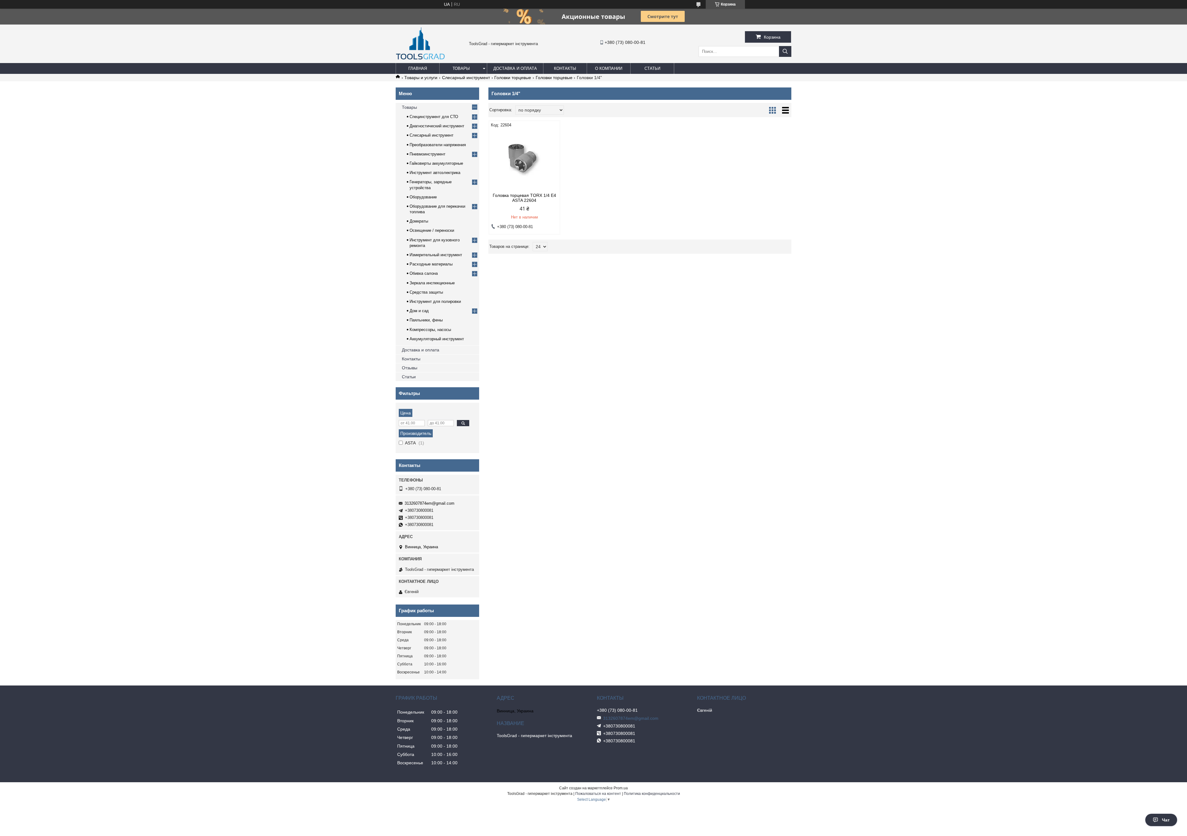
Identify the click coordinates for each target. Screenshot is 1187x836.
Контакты (565, 68)
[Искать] (785, 51)
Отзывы (409, 367)
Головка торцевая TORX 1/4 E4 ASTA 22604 (524, 198)
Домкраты (419, 221)
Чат (1166, 819)
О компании (608, 68)
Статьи (652, 68)
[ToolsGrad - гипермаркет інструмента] (420, 60)
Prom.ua (621, 788)
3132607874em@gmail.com (429, 503)
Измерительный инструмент (436, 254)
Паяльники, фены (426, 320)
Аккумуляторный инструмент (437, 339)
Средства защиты (426, 292)
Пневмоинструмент (427, 154)
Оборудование (423, 197)
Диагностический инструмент (437, 126)
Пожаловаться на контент (598, 793)
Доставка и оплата (515, 68)
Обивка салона (424, 273)
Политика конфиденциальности (652, 793)
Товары (461, 68)
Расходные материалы (431, 264)
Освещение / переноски (432, 230)
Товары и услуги (420, 77)
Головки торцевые (512, 77)
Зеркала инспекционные (432, 283)
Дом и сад (419, 310)
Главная (417, 68)
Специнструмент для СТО (434, 116)
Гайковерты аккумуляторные (436, 163)
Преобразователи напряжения (438, 144)
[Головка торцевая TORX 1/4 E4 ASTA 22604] (524, 160)
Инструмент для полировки (435, 301)
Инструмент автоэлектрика (435, 172)
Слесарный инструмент (466, 77)
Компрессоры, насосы (430, 329)
